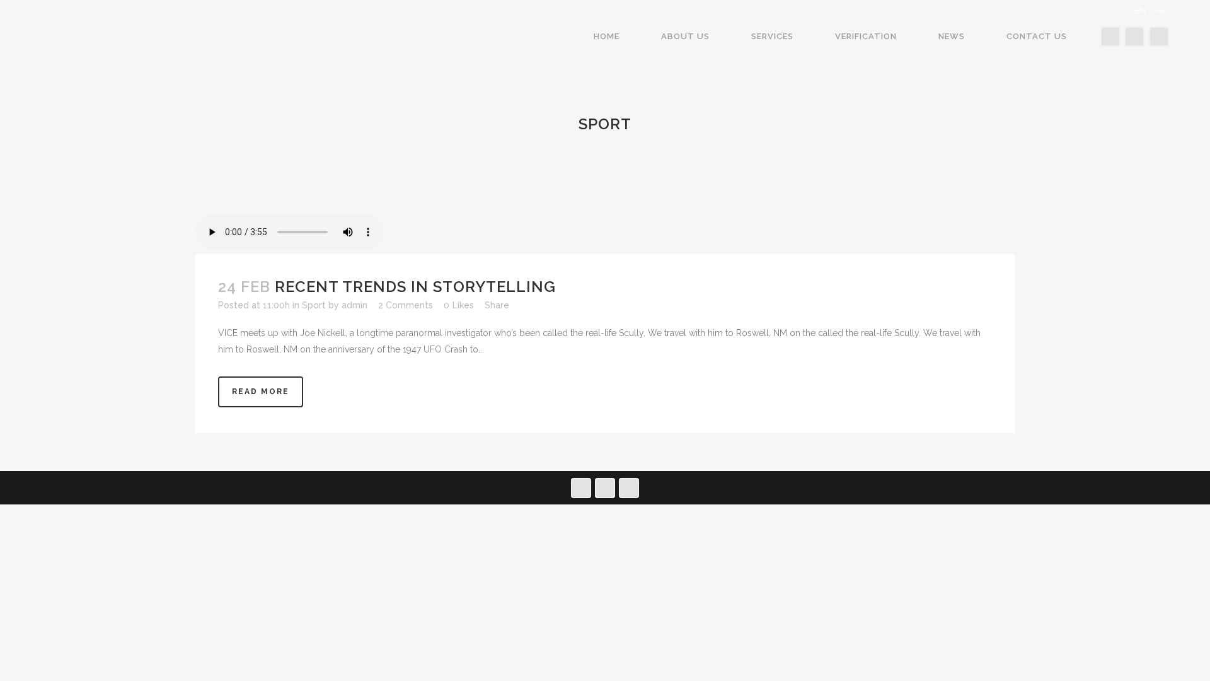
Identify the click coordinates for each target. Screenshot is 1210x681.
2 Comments (405, 305)
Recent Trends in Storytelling (415, 286)
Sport (314, 305)
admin (354, 305)
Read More (260, 391)
